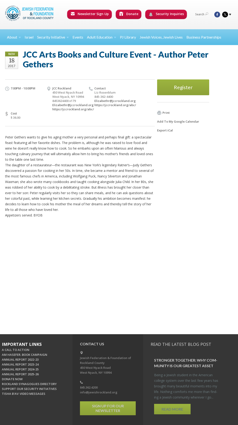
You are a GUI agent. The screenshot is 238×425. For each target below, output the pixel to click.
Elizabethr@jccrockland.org (73, 105)
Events (78, 37)
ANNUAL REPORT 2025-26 (20, 374)
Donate (131, 14)
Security (51, 37)
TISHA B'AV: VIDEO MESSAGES (23, 394)
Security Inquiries (169, 14)
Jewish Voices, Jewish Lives (161, 37)
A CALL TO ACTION (15, 350)
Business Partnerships (203, 37)
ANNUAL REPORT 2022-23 (20, 359)
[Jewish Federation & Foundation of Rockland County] (29, 13)
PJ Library (128, 37)
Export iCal (165, 130)
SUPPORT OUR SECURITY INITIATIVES (29, 389)
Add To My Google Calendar (178, 121)
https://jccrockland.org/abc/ (73, 109)
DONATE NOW (12, 379)
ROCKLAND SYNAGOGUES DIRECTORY (29, 384)
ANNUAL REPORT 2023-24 (20, 364)
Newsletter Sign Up (93, 14)
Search (199, 14)
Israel (29, 37)
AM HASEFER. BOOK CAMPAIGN (24, 355)
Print (166, 113)
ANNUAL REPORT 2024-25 (20, 369)
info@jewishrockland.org (98, 392)
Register (183, 87)
